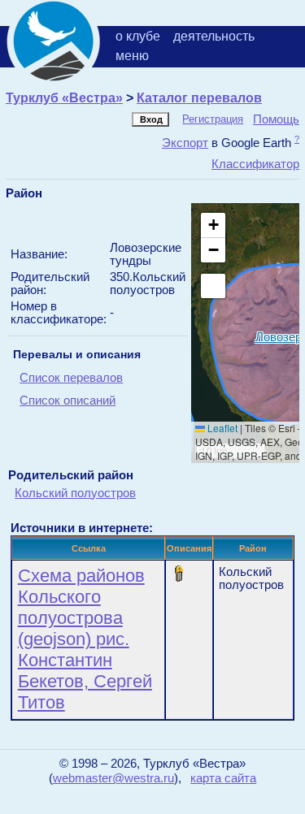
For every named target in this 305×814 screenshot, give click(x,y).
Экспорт (185, 142)
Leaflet (221, 428)
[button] (213, 225)
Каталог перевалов (199, 98)
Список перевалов (71, 377)
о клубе (137, 36)
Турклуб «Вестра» (64, 98)
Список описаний (67, 400)
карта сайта (223, 778)
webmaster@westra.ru (113, 778)
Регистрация (212, 119)
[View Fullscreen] (213, 286)
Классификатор (255, 164)
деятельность (214, 36)
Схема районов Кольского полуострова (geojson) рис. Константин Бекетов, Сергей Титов (85, 638)
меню (132, 56)
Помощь (276, 119)
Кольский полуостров (75, 493)
